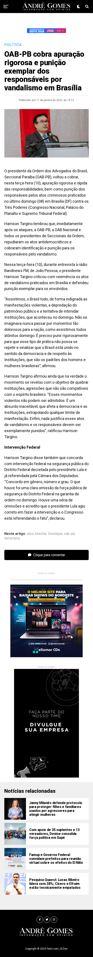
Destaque (55, 534)
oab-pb (69, 534)
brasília (40, 534)
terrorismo (12, 538)
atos (30, 534)
